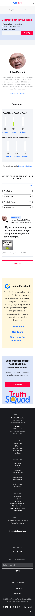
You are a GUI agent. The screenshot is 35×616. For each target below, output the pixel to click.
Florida (17, 465)
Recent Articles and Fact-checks (17, 521)
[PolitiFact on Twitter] (14, 551)
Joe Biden (18, 453)
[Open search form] (33, 3)
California (17, 463)
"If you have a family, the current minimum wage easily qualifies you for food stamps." (17, 232)
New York (17, 475)
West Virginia (17, 484)
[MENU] (3, 3)
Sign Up (27, 33)
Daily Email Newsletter (12, 26)
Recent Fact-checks (17, 523)
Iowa (17, 468)
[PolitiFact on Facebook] (17, 551)
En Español (17, 501)
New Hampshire (18, 472)
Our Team (17, 331)
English (11, 10)
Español (23, 10)
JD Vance (17, 446)
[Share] (30, 611)
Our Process (17, 326)
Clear (30, 186)
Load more (17, 263)
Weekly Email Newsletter (13, 24)
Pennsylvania (17, 479)
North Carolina (17, 477)
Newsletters (18, 510)
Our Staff (17, 499)
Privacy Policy (17, 588)
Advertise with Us (17, 506)
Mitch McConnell (17, 448)
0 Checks (5, 132)
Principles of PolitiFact (25, 166)
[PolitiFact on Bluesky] (21, 551)
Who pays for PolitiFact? (17, 339)
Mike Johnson (17, 450)
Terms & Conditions (17, 582)
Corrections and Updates (17, 508)
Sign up (17, 571)
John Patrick (15, 217)
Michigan (18, 470)
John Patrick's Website (17, 94)
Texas (17, 482)
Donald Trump (17, 443)
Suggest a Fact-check (17, 531)
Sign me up (17, 384)
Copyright (17, 593)
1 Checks (13, 132)
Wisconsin (17, 486)
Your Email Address (8, 30)
